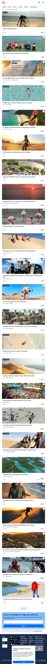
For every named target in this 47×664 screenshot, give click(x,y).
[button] (23, 22)
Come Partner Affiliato (39, 642)
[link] (23, 22)
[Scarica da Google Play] (14, 639)
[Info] (16, 9)
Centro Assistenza (23, 638)
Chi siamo (31, 638)
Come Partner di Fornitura (39, 638)
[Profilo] (43, 2)
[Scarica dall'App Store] (14, 644)
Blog (30, 644)
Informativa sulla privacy (37, 631)
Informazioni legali (23, 640)
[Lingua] (39, 2)
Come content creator (39, 640)
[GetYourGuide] (3, 2)
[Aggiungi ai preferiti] (44, 12)
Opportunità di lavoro (31, 641)
